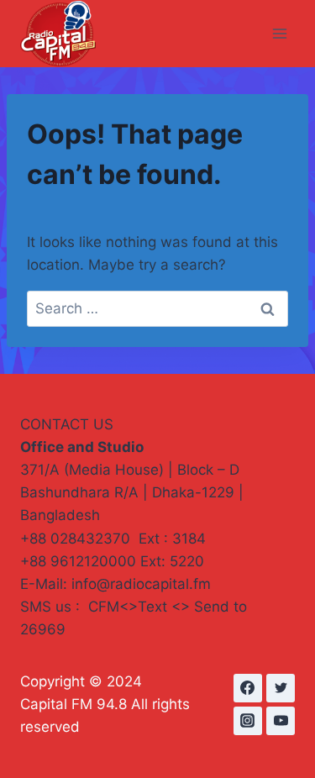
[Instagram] (248, 721)
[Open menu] (279, 33)
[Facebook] (248, 688)
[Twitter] (280, 688)
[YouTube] (280, 721)
